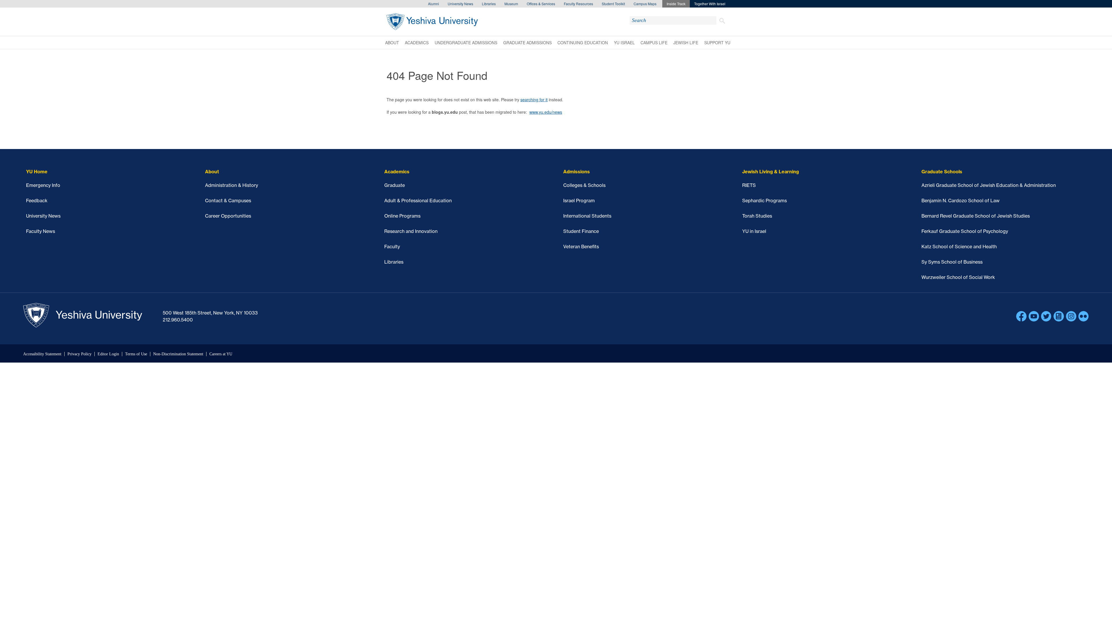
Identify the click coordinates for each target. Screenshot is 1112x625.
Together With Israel (709, 3)
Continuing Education (582, 42)
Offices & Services (541, 3)
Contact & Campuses (228, 200)
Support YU (717, 42)
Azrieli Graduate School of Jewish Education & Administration (988, 185)
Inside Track (676, 3)
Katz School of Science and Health (959, 246)
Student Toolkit (613, 3)
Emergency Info (43, 185)
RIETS (749, 185)
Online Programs (402, 216)
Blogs (1059, 316)
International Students (587, 216)
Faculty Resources (578, 3)
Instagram (1071, 316)
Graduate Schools (941, 171)
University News (460, 3)
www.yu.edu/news (545, 112)
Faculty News (40, 231)
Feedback (36, 200)
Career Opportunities (228, 216)
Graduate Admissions (527, 42)
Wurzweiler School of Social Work (958, 277)
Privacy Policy (79, 354)
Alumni (433, 3)
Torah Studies (757, 216)
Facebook (1021, 316)
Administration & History (231, 185)
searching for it (534, 99)
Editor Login (108, 354)
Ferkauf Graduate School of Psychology (964, 231)
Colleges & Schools (584, 185)
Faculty (392, 246)
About (392, 42)
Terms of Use (136, 354)
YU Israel (624, 42)
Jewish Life (685, 42)
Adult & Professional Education (418, 200)
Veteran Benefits (581, 246)
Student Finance (581, 231)
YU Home (36, 171)
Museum (511, 3)
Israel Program (579, 200)
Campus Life (654, 42)
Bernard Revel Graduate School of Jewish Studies (975, 216)
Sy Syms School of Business (952, 262)
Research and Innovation (411, 231)
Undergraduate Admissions (466, 42)
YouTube (1034, 316)
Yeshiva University (432, 21)
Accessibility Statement (42, 354)
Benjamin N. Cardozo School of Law (960, 200)
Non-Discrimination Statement (178, 354)
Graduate (394, 185)
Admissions (576, 171)
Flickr (1083, 316)
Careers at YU (220, 354)
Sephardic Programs (764, 200)
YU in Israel (754, 231)
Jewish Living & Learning (770, 171)
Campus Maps (645, 3)
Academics (417, 42)
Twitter (1046, 316)
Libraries (489, 3)
